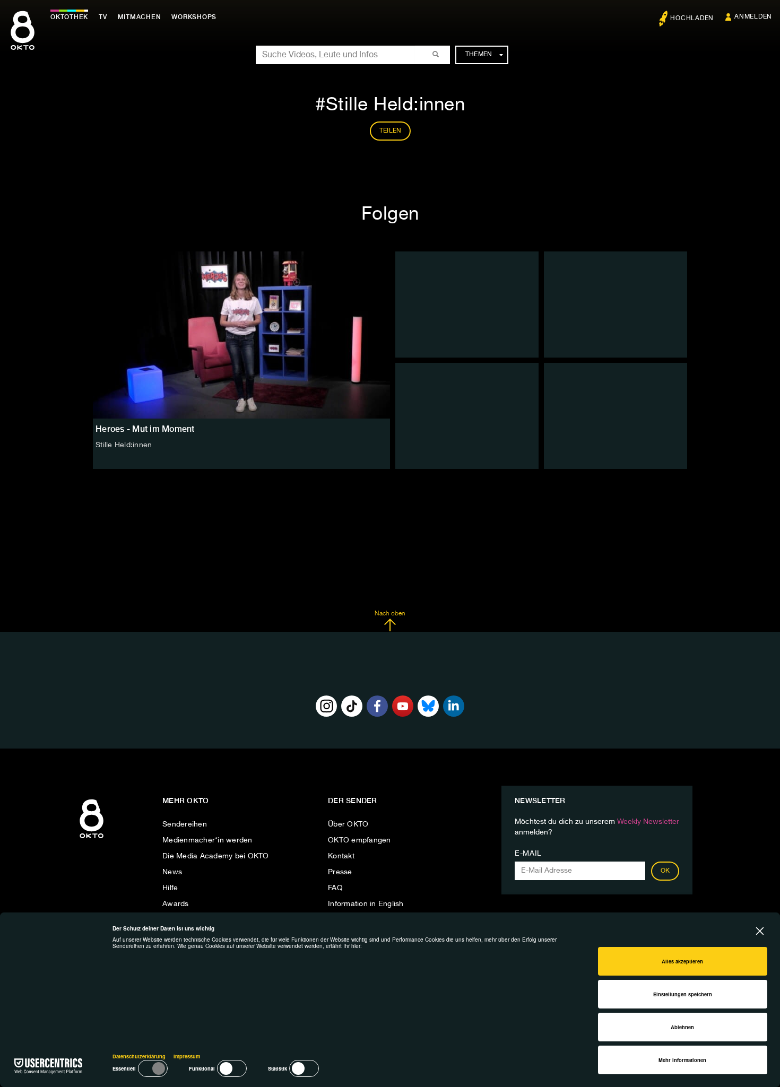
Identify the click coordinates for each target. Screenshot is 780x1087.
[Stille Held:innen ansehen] (241, 335)
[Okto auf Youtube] (402, 706)
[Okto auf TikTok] (351, 706)
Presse (340, 872)
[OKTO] (22, 40)
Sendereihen (184, 824)
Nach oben (390, 614)
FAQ (335, 888)
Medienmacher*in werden (207, 840)
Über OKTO (348, 824)
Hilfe (170, 888)
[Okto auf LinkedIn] (453, 706)
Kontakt (341, 856)
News (172, 872)
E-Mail (528, 853)
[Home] (91, 839)
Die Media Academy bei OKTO (215, 856)
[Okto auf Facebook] (377, 706)
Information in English (366, 904)
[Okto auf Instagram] (326, 706)
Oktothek (69, 17)
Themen (478, 54)
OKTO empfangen (359, 840)
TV (103, 17)
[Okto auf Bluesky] (428, 706)
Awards (175, 904)
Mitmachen (139, 17)
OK (665, 871)
